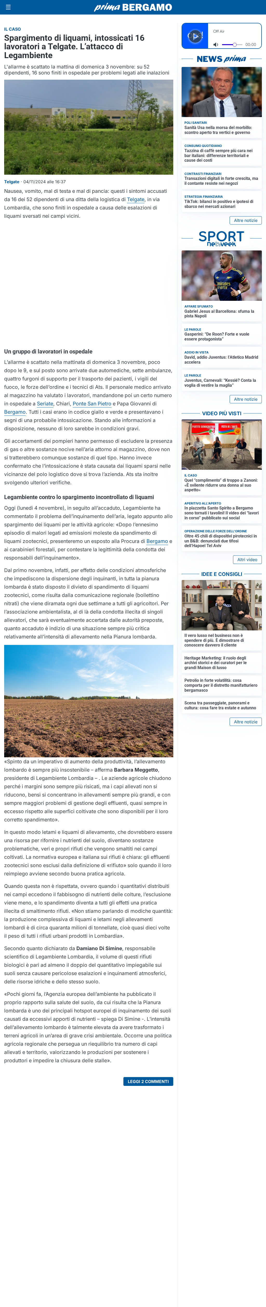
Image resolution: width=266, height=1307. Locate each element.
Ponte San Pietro (92, 403)
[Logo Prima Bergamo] (133, 7)
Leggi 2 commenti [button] (148, 1081)
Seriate (45, 403)
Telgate (135, 199)
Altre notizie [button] (245, 220)
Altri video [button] (247, 559)
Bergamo (15, 412)
